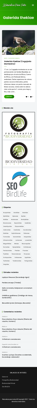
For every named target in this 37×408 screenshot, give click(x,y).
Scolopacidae (7, 257)
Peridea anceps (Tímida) (11, 283)
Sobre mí (5, 377)
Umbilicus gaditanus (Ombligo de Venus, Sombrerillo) (17, 296)
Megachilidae (7, 244)
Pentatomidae (7, 251)
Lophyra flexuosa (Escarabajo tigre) (15, 277)
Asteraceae (14, 219)
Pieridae (17, 251)
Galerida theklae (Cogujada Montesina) (17, 62)
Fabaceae (26, 233)
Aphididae (6, 216)
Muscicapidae (26, 244)
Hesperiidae (27, 237)
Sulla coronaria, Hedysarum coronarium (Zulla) (17, 289)
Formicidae (6, 237)
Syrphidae (28, 257)
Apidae (23, 216)
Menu (33, 5)
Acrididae (16, 213)
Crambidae (17, 230)
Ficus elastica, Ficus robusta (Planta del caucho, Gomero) (17, 320)
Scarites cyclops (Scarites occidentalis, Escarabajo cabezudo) (17, 356)
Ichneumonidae (7, 240)
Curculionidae (27, 230)
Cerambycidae (7, 226)
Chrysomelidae (19, 226)
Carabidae (28, 223)
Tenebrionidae (17, 261)
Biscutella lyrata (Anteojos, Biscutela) (16, 303)
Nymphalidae (16, 247)
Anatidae (25, 213)
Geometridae (17, 237)
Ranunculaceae (16, 254)
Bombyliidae (24, 219)
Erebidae (5, 233)
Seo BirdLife (6, 387)
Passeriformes (14, 58)
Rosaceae (27, 254)
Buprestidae (18, 223)
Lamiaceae (18, 240)
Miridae (16, 244)
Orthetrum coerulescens (11, 339)
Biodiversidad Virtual (8, 383)
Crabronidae (6, 230)
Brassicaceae (7, 223)
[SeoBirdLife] (18, 184)
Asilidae (5, 219)
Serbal (4, 317)
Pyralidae (6, 254)
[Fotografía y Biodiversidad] (18, 126)
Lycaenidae (28, 240)
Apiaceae (15, 216)
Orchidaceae (27, 247)
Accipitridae (6, 213)
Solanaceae (18, 257)
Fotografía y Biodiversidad (10, 380)
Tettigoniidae (28, 261)
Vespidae (6, 264)
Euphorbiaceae (16, 233)
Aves (5, 58)
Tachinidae (6, 261)
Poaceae (25, 251)
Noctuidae (6, 247)
